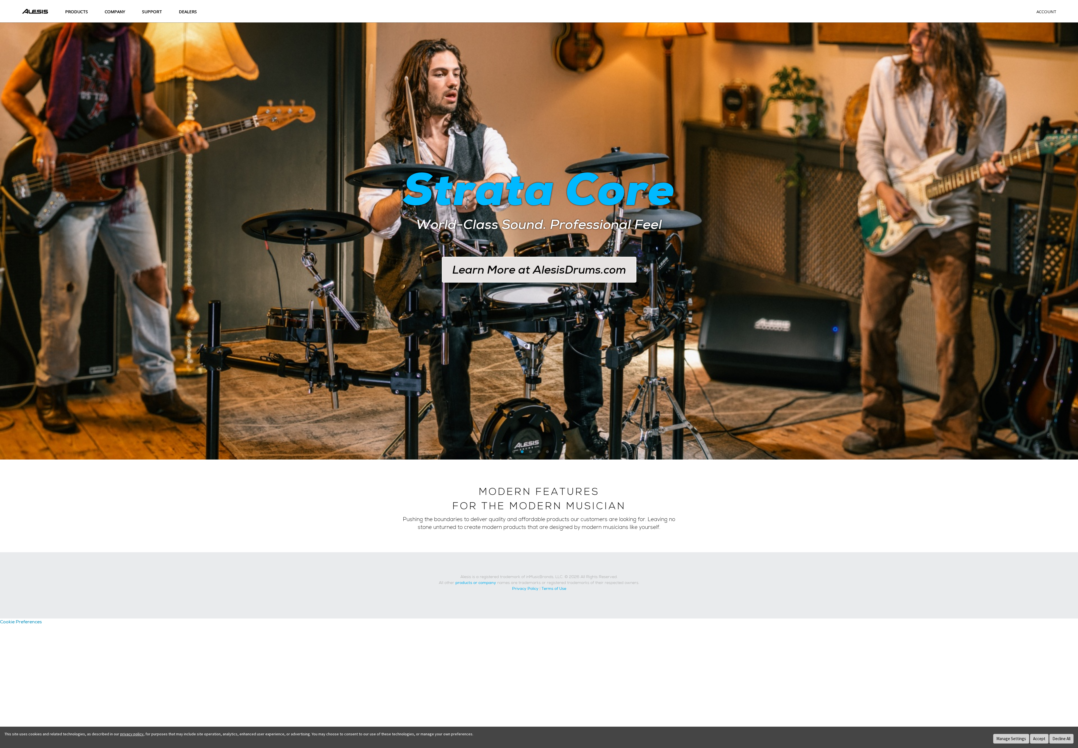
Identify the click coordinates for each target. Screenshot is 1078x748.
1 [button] (514, 452)
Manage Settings (1011, 738)
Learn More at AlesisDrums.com (539, 269)
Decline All (1061, 738)
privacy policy (131, 733)
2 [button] (522, 452)
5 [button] (547, 452)
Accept (1039, 738)
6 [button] (556, 452)
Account (1046, 11)
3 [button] (530, 452)
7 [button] (564, 452)
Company (115, 11)
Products (76, 11)
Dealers (188, 11)
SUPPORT (152, 11)
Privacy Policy (525, 588)
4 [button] (539, 452)
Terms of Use (554, 588)
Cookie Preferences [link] (21, 622)
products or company (475, 582)
